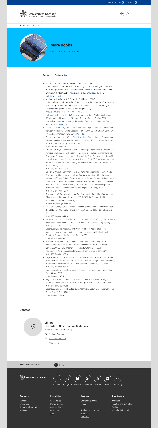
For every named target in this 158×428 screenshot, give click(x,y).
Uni (113, 2)
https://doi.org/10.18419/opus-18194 (85, 92)
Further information (57, 334)
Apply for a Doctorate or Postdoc (91, 412)
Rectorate (115, 400)
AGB (52, 413)
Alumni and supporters (30, 407)
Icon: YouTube (97, 378)
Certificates (55, 410)
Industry (23, 410)
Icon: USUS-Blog (117, 378)
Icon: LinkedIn (107, 378)
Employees (24, 404)
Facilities (115, 407)
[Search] (127, 13)
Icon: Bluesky (77, 378)
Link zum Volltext (53, 96)
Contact (62, 365)
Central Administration (121, 410)
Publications (27, 26)
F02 (130, 2)
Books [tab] (46, 75)
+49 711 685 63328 (57, 338)
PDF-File (63, 124)
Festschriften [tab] (61, 75)
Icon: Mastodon (87, 378)
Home (20, 26)
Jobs (83, 407)
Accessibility (55, 407)
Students (24, 400)
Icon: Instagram (67, 378)
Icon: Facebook (57, 378)
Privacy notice (56, 404)
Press (83, 404)
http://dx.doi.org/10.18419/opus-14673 (63, 111)
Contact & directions (90, 400)
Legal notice (55, 400)
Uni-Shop (85, 416)
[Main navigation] (133, 13)
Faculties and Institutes (121, 404)
